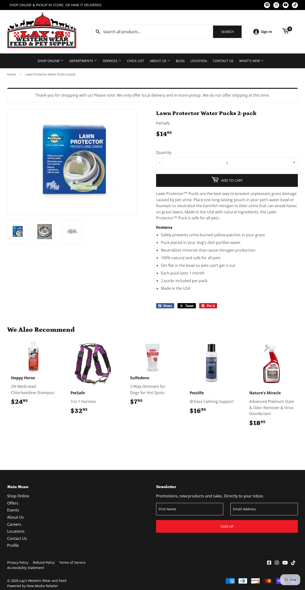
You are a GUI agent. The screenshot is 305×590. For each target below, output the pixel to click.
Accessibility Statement (25, 567)
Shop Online (49, 60)
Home (11, 74)
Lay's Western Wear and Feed (43, 580)
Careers (14, 524)
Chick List (135, 60)
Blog (180, 60)
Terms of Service (72, 562)
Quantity (164, 152)
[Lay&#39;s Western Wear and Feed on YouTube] (285, 563)
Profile (13, 545)
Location (198, 60)
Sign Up (227, 526)
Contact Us (223, 60)
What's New (250, 60)
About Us (158, 60)
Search (231, 31)
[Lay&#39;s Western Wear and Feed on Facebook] (269, 563)
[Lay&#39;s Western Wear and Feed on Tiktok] (293, 563)
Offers (12, 503)
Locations (16, 531)
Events (13, 510)
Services (110, 60)
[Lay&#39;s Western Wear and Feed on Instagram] (277, 563)
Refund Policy (44, 562)
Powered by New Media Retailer (32, 586)
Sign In (266, 31)
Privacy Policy (17, 562)
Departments (81, 60)
